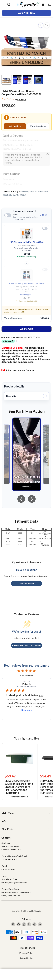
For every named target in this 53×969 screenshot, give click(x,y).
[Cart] (49, 4)
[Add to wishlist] (46, 25)
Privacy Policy (26, 952)
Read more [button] (29, 710)
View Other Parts (38, 126)
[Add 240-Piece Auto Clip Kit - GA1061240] (45, 228)
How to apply (26, 295)
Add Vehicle (15, 126)
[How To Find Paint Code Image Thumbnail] (38, 79)
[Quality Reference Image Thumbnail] (17, 79)
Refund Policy (27, 958)
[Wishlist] (43, 4)
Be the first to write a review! (26, 645)
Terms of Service (26, 947)
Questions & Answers (26, 562)
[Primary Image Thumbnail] (6, 79)
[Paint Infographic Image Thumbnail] (27, 79)
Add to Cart (26, 329)
